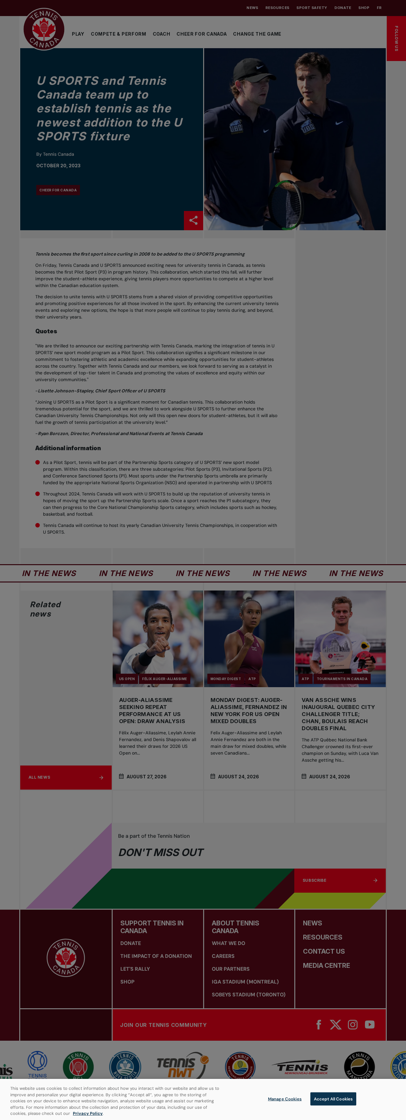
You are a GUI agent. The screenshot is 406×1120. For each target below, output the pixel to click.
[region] (203, 1099)
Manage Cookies (285, 1099)
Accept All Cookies (333, 1099)
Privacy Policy (88, 1113)
